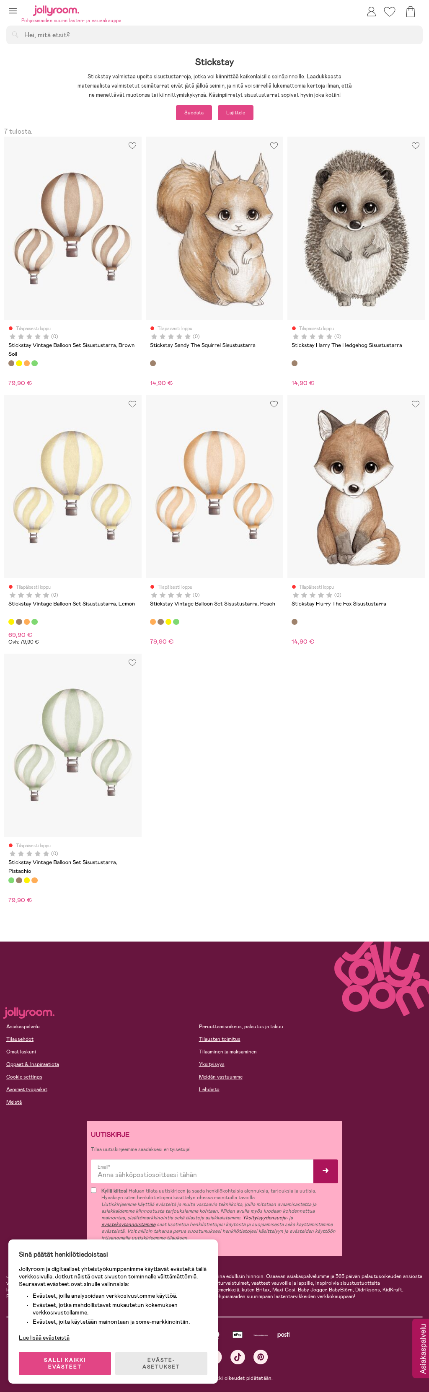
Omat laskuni (21, 1051)
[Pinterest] (260, 1357)
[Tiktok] (237, 1357)
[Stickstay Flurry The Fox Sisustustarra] (294, 622)
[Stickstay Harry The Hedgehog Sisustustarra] (294, 363)
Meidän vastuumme (221, 1077)
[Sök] (15, 34)
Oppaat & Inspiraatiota (32, 1064)
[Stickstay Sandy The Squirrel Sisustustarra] (153, 363)
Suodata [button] (194, 112)
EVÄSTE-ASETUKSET (161, 1363)
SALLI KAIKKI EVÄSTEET (65, 1363)
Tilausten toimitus (219, 1039)
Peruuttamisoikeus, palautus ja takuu (241, 1026)
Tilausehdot (20, 1039)
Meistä (14, 1102)
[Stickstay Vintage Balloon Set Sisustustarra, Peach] (27, 363)
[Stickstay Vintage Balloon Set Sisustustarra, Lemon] (19, 363)
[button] (13, 10)
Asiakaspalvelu (23, 1026)
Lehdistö (209, 1089)
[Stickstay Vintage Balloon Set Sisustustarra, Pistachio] (34, 363)
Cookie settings (24, 1077)
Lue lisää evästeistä (44, 1337)
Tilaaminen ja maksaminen (228, 1051)
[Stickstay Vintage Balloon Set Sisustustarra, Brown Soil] (11, 363)
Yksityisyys (212, 1064)
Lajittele (235, 112)
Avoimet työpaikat (26, 1089)
